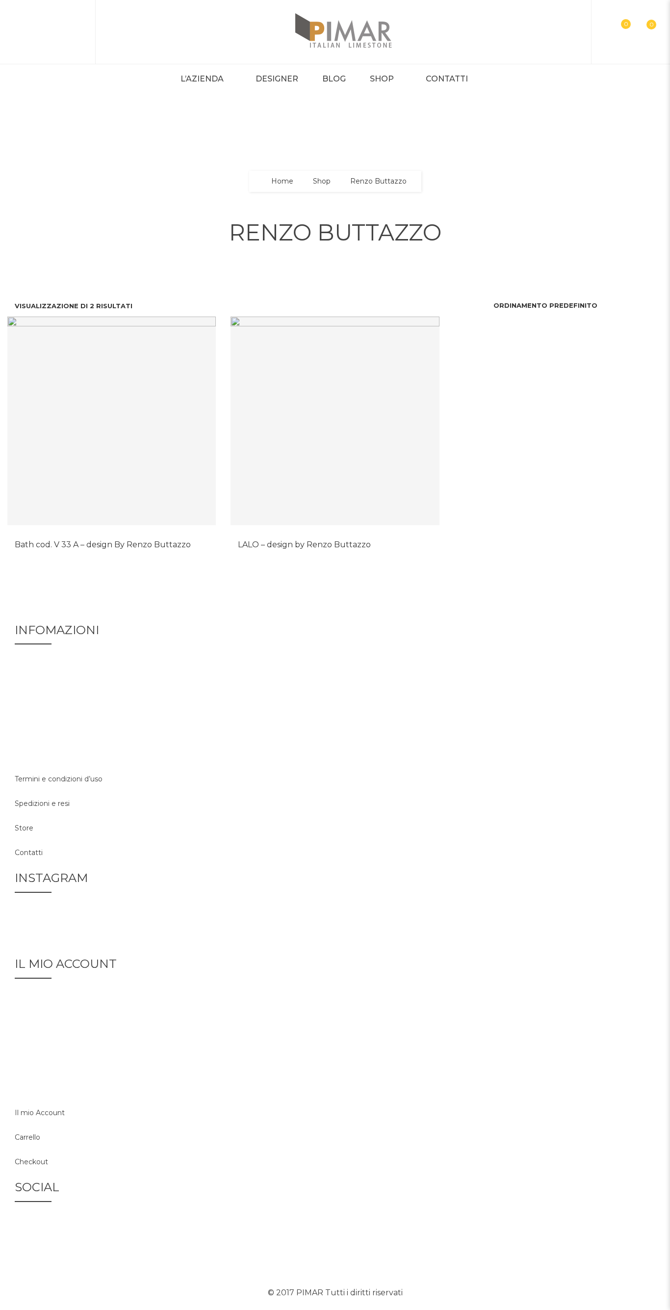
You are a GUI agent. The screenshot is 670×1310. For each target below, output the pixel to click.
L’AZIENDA (202, 78)
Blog (334, 78)
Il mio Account (40, 1112)
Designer (277, 78)
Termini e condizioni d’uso (59, 779)
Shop (382, 78)
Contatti (447, 78)
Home (282, 181)
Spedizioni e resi (42, 803)
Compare (100, 537)
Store (24, 828)
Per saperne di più (123, 537)
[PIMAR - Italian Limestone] (343, 32)
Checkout (31, 1161)
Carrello (27, 1137)
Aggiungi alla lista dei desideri (76, 537)
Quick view (147, 537)
